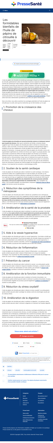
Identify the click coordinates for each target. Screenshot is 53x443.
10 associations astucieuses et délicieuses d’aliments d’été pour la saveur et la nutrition (28, 375)
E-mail (32, 346)
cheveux (9, 370)
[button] (50, 10)
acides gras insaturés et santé (25, 256)
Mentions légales (42, 413)
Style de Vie (26, 402)
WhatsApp (38, 343)
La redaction (41, 400)
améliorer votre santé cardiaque (36, 96)
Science (25, 404)
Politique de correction (28, 417)
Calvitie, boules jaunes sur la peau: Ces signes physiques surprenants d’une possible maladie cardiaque (27, 381)
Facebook (16, 343)
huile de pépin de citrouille (30, 370)
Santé (24, 396)
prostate (42, 370)
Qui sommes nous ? (43, 396)
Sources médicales (27, 415)
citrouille (17, 370)
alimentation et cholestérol (27, 203)
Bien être (25, 398)
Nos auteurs (41, 402)
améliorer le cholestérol (41, 280)
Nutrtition (25, 400)
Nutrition (5, 50)
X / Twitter (27, 343)
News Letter (26, 413)
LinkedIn (21, 346)
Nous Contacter (42, 398)
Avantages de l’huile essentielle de (41, 241)
